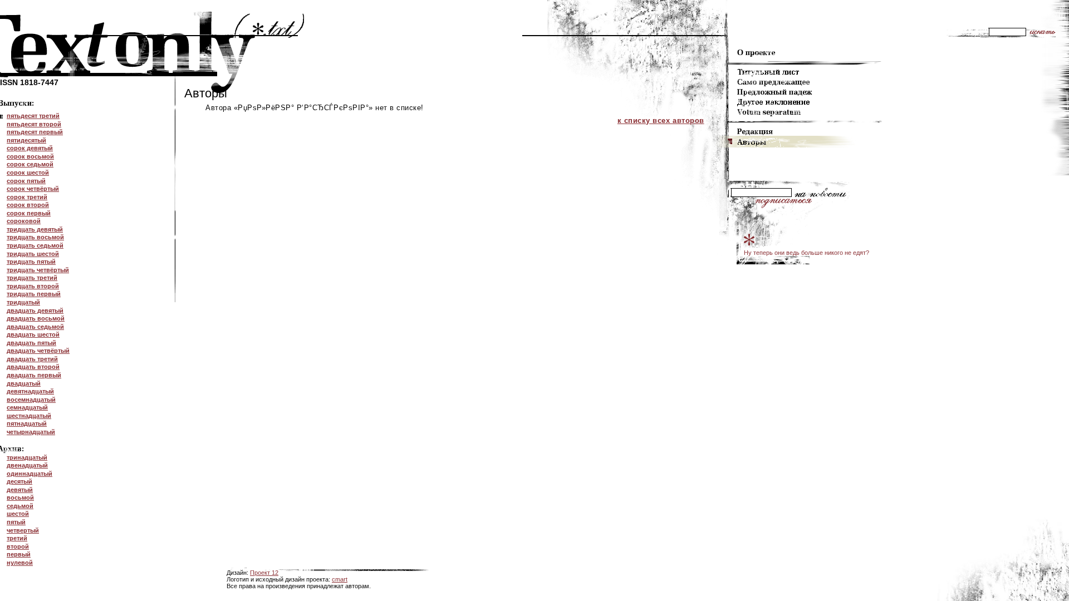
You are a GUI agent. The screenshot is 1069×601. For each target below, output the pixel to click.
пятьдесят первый (35, 132)
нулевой (20, 562)
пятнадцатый (27, 423)
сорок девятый (30, 148)
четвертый (23, 530)
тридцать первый (34, 293)
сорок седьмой (30, 164)
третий (17, 538)
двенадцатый (27, 465)
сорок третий (27, 197)
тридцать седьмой (35, 245)
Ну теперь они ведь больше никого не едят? (806, 252)
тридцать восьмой (35, 237)
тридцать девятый (35, 229)
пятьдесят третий (33, 115)
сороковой (24, 221)
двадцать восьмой (36, 318)
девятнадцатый (30, 391)
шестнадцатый (29, 415)
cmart (339, 579)
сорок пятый (26, 181)
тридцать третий (32, 277)
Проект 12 (264, 572)
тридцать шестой (33, 253)
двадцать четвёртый (38, 350)
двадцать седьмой (35, 326)
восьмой (20, 497)
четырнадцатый (31, 431)
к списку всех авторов (660, 120)
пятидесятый (26, 140)
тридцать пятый (31, 261)
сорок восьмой (30, 156)
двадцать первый (34, 375)
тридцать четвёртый (38, 270)
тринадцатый (27, 457)
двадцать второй (33, 366)
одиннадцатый (29, 473)
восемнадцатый (31, 399)
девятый (20, 489)
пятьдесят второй (34, 124)
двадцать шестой (33, 334)
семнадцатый (27, 407)
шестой (18, 513)
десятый (19, 481)
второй (18, 546)
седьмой (20, 506)
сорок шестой (28, 172)
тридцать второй (33, 286)
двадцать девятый (35, 310)
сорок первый (29, 213)
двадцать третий (32, 359)
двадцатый (24, 383)
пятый (16, 522)
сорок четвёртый (33, 188)
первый (19, 554)
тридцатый (23, 302)
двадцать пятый (31, 342)
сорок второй (28, 204)
